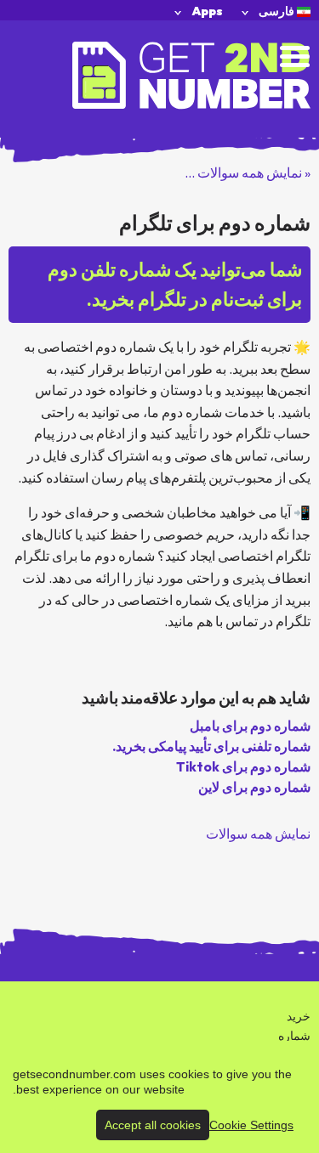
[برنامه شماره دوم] (191, 73)
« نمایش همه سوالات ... (247, 172)
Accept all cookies (153, 1125)
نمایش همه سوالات (258, 833)
